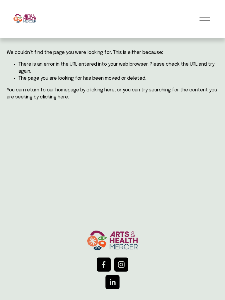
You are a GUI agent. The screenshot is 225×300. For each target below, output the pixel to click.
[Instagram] (121, 265)
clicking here (100, 90)
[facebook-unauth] (104, 265)
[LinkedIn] (112, 282)
